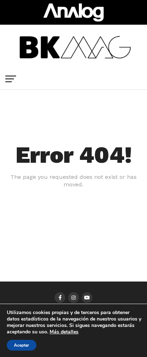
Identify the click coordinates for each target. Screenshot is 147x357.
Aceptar (21, 345)
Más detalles (64, 332)
